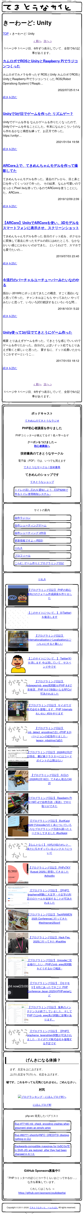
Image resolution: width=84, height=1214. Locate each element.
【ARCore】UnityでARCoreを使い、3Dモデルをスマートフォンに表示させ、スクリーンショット (41, 225)
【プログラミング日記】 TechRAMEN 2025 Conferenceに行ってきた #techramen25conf (49, 918)
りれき (19, 548)
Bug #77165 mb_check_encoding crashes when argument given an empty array (42, 1125)
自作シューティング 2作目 (30, 533)
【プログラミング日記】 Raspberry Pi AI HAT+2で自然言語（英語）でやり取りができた (49, 802)
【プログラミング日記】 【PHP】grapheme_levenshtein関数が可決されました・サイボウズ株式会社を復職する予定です (49, 1037)
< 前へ (37, 41)
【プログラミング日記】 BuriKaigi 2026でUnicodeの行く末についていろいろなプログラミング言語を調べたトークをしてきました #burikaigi (49, 827)
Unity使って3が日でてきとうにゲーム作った (37, 332)
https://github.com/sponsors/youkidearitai (42, 1193)
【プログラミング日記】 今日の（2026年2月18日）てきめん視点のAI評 (49, 779)
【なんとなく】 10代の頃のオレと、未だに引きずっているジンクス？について (49, 849)
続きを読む (10, 97)
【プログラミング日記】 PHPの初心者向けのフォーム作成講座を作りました (49, 594)
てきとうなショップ (42, 482)
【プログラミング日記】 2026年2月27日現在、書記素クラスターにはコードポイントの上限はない (49, 756)
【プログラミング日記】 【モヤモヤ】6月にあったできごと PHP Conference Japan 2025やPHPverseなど (49, 989)
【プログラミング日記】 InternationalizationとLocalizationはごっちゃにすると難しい (49, 640)
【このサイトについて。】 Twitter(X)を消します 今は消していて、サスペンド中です (49, 662)
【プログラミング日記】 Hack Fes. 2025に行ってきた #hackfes (49, 939)
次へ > (48, 41)
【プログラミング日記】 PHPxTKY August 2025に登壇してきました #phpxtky (50, 871)
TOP (6, 33)
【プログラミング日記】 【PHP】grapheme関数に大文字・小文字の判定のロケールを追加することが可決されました (49, 896)
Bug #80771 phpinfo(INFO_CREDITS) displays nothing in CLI (42, 1137)
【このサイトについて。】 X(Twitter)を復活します (49, 615)
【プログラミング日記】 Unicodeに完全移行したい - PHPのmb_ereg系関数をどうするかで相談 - (49, 964)
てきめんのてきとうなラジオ (42, 420)
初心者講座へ (42, 446)
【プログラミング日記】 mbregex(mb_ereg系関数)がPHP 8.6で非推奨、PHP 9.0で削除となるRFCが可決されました (49, 687)
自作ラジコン (23, 518)
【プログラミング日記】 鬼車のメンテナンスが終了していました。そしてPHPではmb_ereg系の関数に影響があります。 (49, 1013)
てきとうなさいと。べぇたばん (43, 1207)
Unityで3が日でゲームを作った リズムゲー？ (38, 113)
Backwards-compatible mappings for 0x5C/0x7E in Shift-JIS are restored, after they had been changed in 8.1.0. (42, 1150)
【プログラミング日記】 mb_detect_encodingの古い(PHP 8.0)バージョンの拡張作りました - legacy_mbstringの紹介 (49, 734)
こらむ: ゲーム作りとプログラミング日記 (39, 563)
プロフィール (23, 555)
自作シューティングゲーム (30, 525)
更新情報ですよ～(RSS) (29, 540)
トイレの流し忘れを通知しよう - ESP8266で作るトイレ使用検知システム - (41, 492)
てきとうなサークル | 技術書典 (42, 467)
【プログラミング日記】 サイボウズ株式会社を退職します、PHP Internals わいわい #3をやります (49, 709)
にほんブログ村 (42, 1105)
